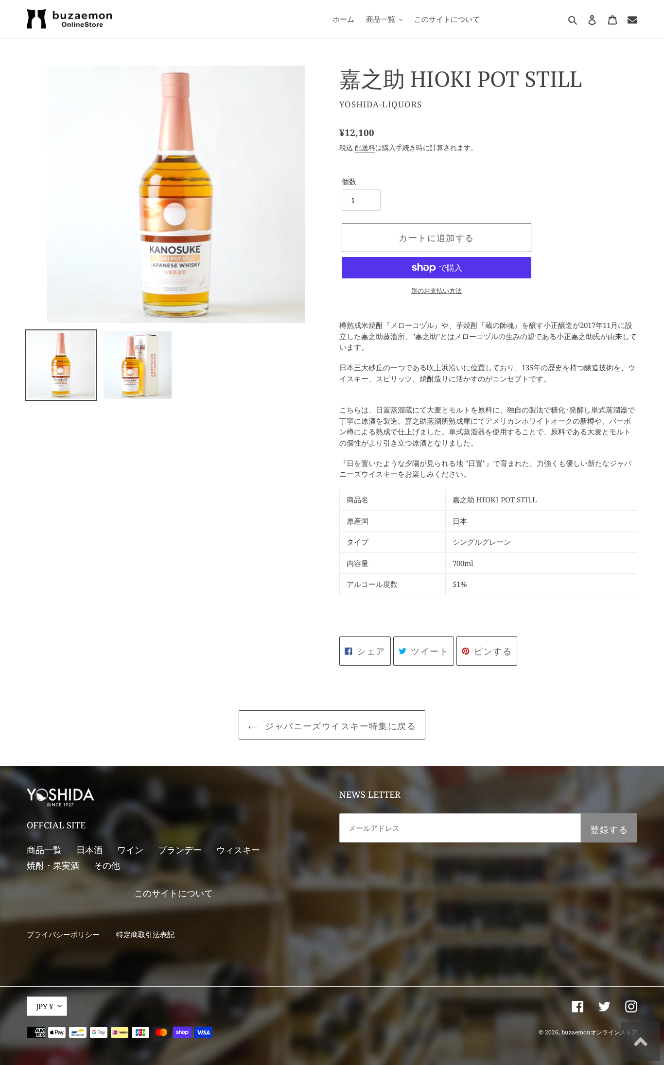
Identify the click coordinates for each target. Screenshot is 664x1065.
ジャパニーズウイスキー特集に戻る (339, 726)
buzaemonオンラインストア (599, 1032)
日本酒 (89, 850)
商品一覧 (44, 850)
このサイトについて (173, 893)
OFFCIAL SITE (56, 825)
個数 (349, 181)
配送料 (365, 147)
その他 (107, 865)
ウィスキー (238, 850)
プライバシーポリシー (63, 934)
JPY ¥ (44, 1006)
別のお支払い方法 (436, 290)
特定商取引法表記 (145, 934)
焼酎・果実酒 (53, 865)
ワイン (130, 850)
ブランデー (180, 850)
